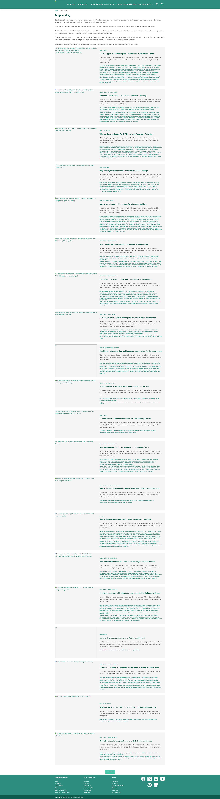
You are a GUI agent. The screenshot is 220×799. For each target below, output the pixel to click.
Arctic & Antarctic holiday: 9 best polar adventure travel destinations (128, 318)
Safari (110, 109)
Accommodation (89, 788)
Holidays (99, 4)
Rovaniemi (137, 650)
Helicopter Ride (155, 69)
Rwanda (144, 303)
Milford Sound (155, 116)
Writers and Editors (118, 785)
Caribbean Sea (123, 574)
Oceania (133, 117)
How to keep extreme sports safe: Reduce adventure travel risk (125, 519)
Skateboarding (137, 77)
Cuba (159, 261)
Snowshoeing (143, 79)
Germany (126, 468)
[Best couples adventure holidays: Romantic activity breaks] (76, 254)
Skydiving (156, 77)
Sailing (157, 76)
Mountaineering (104, 74)
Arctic (117, 112)
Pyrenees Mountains (113, 266)
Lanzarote (129, 116)
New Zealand (109, 117)
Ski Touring (145, 77)
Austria (113, 466)
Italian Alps (133, 468)
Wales (119, 759)
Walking (140, 81)
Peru (104, 266)
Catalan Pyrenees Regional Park (119, 402)
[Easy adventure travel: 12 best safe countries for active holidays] (76, 290)
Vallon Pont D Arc (127, 620)
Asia (127, 112)
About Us (115, 783)
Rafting (132, 76)
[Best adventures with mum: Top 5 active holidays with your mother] (76, 568)
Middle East (147, 116)
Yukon (101, 338)
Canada (116, 301)
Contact (114, 788)
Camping (111, 67)
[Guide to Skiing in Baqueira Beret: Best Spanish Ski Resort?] (76, 394)
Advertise (115, 781)
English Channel (144, 617)
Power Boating (117, 76)
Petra (147, 117)
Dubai (126, 114)
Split (104, 620)
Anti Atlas (111, 112)
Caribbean (122, 301)
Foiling (124, 69)
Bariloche (152, 112)
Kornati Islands (112, 576)
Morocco (102, 117)
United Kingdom (118, 121)
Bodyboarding (149, 65)
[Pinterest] (149, 785)
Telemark (107, 81)
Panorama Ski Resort (135, 469)
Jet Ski (154, 70)
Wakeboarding (133, 81)
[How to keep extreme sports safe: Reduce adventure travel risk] (76, 531)
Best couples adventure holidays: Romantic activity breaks (124, 244)
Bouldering (157, 65)
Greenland (143, 335)
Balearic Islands (153, 615)
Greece (141, 263)
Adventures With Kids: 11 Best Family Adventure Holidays (123, 96)
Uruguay (107, 305)
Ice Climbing (134, 70)
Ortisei (111, 578)
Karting (109, 72)
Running (152, 76)
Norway (152, 265)
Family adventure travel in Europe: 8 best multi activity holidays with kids (130, 593)
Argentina (122, 112)
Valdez (146, 471)
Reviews (108, 704)
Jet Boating (148, 70)
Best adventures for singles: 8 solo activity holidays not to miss (126, 741)
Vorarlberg (136, 620)
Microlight (136, 72)
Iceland (146, 263)
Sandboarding (104, 77)
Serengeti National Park (124, 119)
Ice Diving (141, 70)
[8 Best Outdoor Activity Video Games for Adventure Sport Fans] (76, 424)
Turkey (156, 266)
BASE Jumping (137, 65)
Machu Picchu (112, 265)
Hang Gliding (137, 69)
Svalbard (138, 336)
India (150, 263)
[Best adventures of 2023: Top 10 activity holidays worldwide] (76, 458)
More (149, 4)
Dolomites (103, 468)
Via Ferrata (124, 81)
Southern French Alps (106, 471)
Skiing (151, 77)
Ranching (137, 76)
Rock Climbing (145, 76)
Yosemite (154, 578)
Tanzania (105, 121)
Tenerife (108, 620)
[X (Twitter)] (149, 779)
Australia (110, 301)
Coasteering (145, 67)
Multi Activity (113, 74)
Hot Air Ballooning (117, 70)
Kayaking (114, 72)
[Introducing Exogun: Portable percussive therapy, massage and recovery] (76, 677)
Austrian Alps (143, 615)
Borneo (107, 114)
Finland (149, 114)
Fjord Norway (134, 263)
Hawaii (154, 114)
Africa (101, 112)
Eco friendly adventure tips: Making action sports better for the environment (131, 351)
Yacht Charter (116, 231)
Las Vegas (145, 576)
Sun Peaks (126, 471)
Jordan (115, 116)
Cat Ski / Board (132, 67)
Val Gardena (147, 578)
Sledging (102, 79)
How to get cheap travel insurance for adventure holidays (123, 204)
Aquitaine (122, 261)
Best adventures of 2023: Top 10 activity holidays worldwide (124, 447)
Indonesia (106, 116)
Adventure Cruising (114, 65)
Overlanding (128, 74)
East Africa (132, 114)
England (139, 114)
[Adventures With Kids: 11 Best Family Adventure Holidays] (76, 107)
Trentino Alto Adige (128, 578)
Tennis (124, 229)
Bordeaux (136, 261)
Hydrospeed (127, 70)
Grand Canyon (154, 574)
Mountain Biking (154, 72)
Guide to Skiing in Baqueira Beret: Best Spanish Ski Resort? (124, 386)
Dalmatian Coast (104, 263)
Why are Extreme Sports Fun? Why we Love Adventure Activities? (127, 134)
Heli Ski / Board (145, 69)
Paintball (136, 74)
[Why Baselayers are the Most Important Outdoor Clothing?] (76, 179)
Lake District (122, 116)
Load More (110, 771)
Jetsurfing (103, 72)
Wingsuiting (108, 82)
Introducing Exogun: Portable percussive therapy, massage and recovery (129, 667)
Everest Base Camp (124, 263)
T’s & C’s (115, 790)
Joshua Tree (103, 576)
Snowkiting (126, 79)
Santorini (122, 266)
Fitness (119, 184)
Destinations (83, 4)
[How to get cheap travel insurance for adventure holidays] (76, 216)
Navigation (121, 74)
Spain (101, 121)
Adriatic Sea (103, 261)
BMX (143, 65)
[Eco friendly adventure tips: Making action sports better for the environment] (76, 360)
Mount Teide (154, 618)
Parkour (109, 76)
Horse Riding (107, 70)
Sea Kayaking (128, 77)
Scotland (137, 758)
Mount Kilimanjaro (140, 265)
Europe (144, 114)
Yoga (119, 191)
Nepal (148, 265)
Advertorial (103, 485)
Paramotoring (151, 74)
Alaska (102, 335)
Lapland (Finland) (138, 116)
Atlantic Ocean (133, 112)
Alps (105, 466)
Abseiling (105, 65)
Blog (93, 4)
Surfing (102, 81)
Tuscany (111, 121)
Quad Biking (125, 76)
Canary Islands (114, 114)
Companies (142, 4)
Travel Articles (112, 92)
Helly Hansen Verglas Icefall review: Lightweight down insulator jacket (128, 707)
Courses (107, 4)
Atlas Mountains (143, 112)
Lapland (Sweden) (150, 468)
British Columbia (127, 466)
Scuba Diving (120, 77)
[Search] (157, 4)
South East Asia (145, 119)
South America (136, 119)
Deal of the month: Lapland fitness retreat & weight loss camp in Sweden (130, 488)
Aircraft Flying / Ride (126, 65)
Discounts (87, 792)
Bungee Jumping (104, 67)
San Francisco (117, 578)
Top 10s (105, 50)
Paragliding (142, 74)
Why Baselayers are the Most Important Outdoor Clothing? (124, 171)
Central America (131, 301)
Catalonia (132, 402)
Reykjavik (122, 336)
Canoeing (117, 67)
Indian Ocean (156, 263)
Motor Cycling (144, 72)
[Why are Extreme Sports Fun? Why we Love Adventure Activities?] (76, 144)
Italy (111, 116)
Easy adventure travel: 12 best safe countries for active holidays (126, 279)
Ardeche (121, 615)
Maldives (119, 265)
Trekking (113, 81)
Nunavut (116, 336)
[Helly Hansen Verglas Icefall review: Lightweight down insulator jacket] (76, 712)
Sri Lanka (120, 471)
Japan (158, 301)
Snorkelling (109, 79)
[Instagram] (156, 779)
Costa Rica (149, 261)
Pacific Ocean (141, 117)
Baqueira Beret (104, 402)
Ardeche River (129, 615)
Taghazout (158, 758)
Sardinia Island (130, 266)
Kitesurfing (121, 72)
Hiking (101, 70)
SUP (157, 79)
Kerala (105, 265)
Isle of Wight (113, 618)
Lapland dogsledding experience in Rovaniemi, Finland (122, 638)
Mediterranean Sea (128, 265)
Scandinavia (112, 119)
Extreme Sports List (61, 790)
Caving (139, 67)
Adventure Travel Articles (62, 792)
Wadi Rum (135, 121)
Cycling (106, 69)
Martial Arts (129, 72)
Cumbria (122, 114)
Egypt (111, 263)
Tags (56, 788)
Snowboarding (117, 79)
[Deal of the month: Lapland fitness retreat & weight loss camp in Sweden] (76, 493)
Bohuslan (126, 756)
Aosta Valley (114, 615)
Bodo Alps (119, 466)
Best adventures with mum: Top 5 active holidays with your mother (127, 562)
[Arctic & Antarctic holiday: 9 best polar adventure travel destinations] (76, 326)
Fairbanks (136, 335)
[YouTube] (162, 779)
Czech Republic (155, 466)
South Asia (156, 469)
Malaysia (102, 303)
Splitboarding (151, 79)
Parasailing (103, 76)
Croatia (155, 261)
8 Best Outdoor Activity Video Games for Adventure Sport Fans (125, 419)
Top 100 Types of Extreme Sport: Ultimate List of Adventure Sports (127, 54)
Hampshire (103, 618)
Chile (137, 301)
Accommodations (129, 4)
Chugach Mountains (144, 466)
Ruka (157, 117)
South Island (155, 119)
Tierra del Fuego (146, 336)
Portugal (138, 303)
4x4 (100, 65)
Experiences (117, 4)
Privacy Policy (116, 792)
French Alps (119, 468)
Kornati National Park (124, 576)
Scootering (112, 77)
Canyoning (124, 67)
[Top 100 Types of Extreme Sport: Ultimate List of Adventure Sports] (76, 66)
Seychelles (150, 303)
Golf (123, 184)
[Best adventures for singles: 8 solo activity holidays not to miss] (76, 748)
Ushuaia (159, 336)
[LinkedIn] (156, 785)
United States (128, 121)
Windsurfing (155, 81)
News (116, 664)
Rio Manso (152, 117)
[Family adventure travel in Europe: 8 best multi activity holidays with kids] (76, 605)
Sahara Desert (104, 119)
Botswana (142, 261)
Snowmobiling (134, 79)
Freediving (129, 69)
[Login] (162, 4)
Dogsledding (112, 69)
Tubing (119, 81)
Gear (104, 167)
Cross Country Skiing (122, 147)
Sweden (132, 471)
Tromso (154, 336)
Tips (104, 130)
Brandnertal (104, 617)
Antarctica (115, 261)
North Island (127, 117)
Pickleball (125, 224)
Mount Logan (156, 335)
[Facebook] (143, 779)
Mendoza (102, 758)
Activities (71, 4)
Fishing (110, 107)
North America (118, 117)
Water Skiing (147, 81)
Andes (106, 112)
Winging (102, 82)
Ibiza (107, 618)
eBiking (119, 69)
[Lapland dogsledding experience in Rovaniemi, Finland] (76, 642)
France (113, 468)
